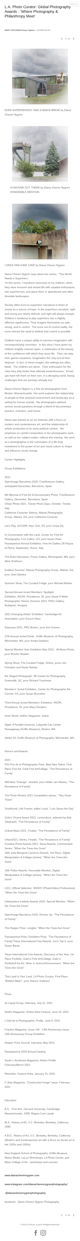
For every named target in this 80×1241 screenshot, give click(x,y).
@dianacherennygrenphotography (25, 1192)
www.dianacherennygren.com (22, 1175)
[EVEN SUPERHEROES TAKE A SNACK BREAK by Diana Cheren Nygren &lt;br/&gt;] (40, 76)
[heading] (40, 16)
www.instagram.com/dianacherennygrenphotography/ (36, 1184)
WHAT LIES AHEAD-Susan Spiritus (20, 30)
